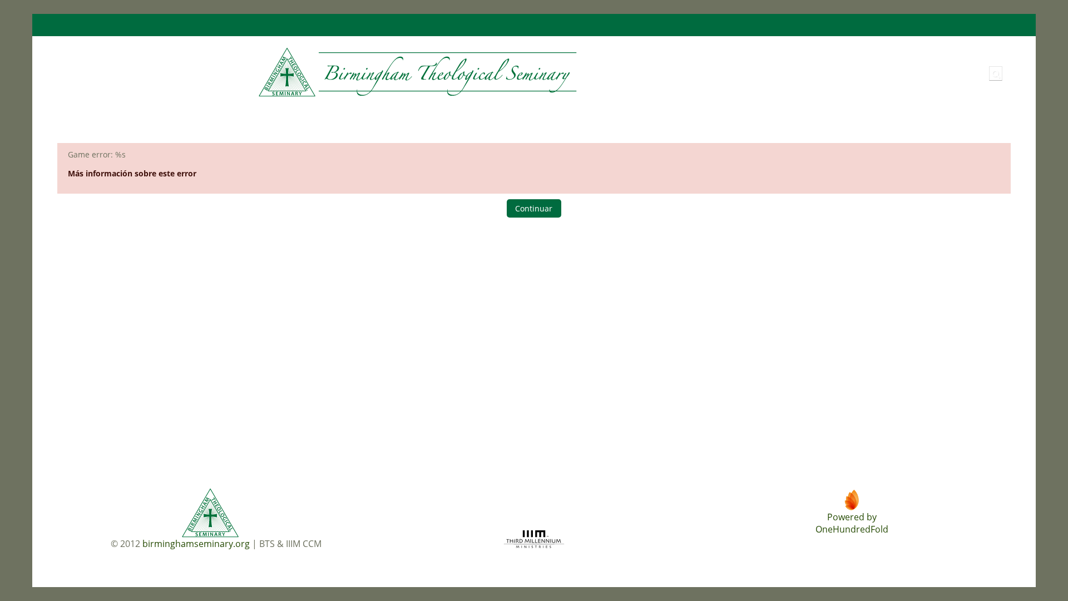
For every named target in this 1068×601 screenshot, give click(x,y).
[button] (995, 73)
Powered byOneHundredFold (851, 523)
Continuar (533, 208)
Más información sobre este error (132, 173)
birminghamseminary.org (196, 544)
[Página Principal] (318, 72)
